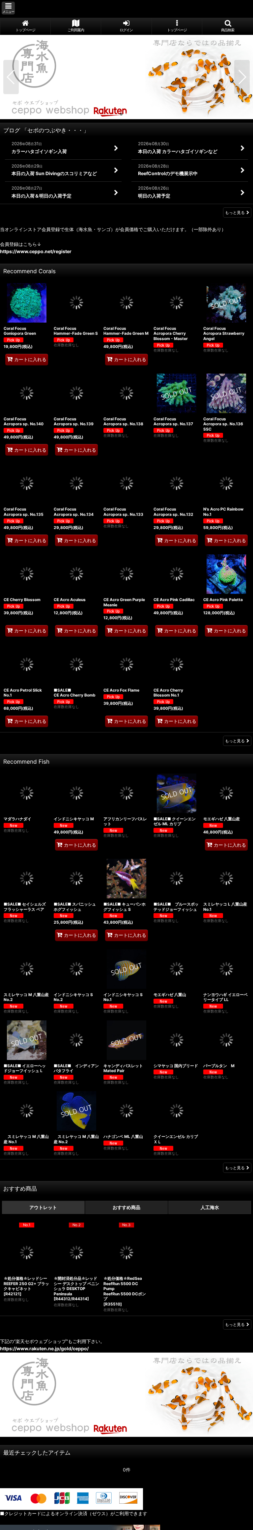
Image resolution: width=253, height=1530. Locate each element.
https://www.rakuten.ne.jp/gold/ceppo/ (44, 1348)
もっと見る (235, 212)
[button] (8, 8)
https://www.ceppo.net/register (35, 251)
